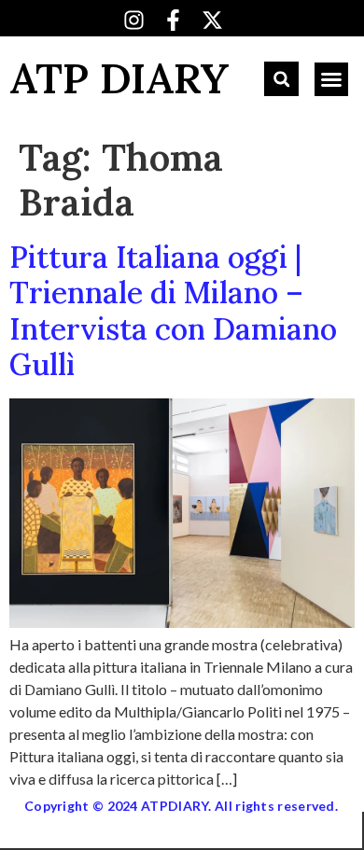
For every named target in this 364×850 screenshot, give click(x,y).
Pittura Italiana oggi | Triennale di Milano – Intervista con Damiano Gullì (173, 310)
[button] (281, 79)
